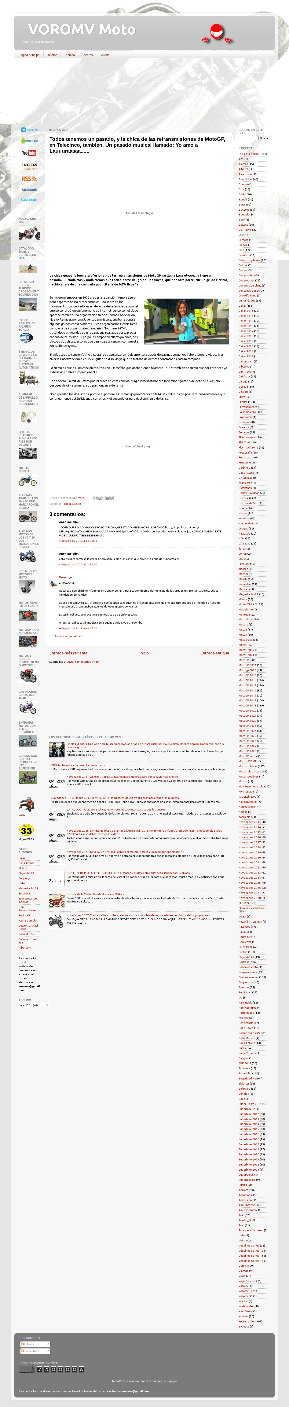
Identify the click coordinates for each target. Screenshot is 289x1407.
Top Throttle (247, 1205)
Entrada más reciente (68, 653)
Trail (241, 1215)
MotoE (243, 644)
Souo (242, 1098)
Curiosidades (247, 300)
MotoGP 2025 (247, 736)
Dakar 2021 (246, 351)
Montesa (244, 614)
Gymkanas (245, 488)
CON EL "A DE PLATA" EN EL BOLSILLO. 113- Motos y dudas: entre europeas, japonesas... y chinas (128, 873)
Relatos (52, 55)
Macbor (243, 574)
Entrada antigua (214, 653)
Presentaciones (249, 977)
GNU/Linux (245, 477)
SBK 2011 (245, 1063)
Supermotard (247, 1179)
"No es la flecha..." (250, 153)
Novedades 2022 (250, 867)
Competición (247, 280)
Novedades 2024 (250, 877)
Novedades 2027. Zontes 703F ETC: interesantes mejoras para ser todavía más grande (122, 776)
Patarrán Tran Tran (250, 921)
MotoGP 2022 (247, 720)
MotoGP (244, 660)
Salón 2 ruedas (248, 1053)
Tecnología (246, 1195)
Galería (104, 55)
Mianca (23, 868)
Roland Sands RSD (250, 1033)
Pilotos (243, 952)
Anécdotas (245, 179)
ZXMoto (244, 1326)
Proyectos (245, 982)
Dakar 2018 (246, 336)
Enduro (243, 401)
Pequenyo (25, 878)
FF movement (247, 437)
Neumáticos (246, 806)
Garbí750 (244, 467)
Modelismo (246, 609)
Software (244, 1088)
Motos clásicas (248, 766)
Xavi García (246, 1311)
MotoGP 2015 (247, 685)
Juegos (243, 528)
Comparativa (247, 275)
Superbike (245, 1109)
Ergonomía (245, 417)
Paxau (22, 858)
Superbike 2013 (249, 1119)
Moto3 (243, 634)
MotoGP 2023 (247, 725)
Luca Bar (244, 563)
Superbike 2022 (249, 1164)
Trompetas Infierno (251, 1230)
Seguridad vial (248, 1078)
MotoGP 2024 (247, 730)
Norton (243, 811)
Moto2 (243, 629)
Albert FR (24, 947)
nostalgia (244, 817)
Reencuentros (247, 1007)
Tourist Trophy (248, 1210)
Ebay (242, 396)
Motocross (245, 639)
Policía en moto (248, 967)
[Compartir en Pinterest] (111, 498)
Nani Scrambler (28, 920)
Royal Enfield (247, 1043)
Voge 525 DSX (248, 1281)
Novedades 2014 (250, 827)
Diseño (243, 381)
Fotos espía (246, 457)
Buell (242, 219)
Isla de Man (246, 523)
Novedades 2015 (250, 832)
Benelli (243, 199)
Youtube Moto (248, 1321)
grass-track (246, 482)
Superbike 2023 (249, 1169)
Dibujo (243, 366)
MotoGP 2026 (247, 741)
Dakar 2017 (246, 331)
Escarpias (25, 893)
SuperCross (246, 1174)
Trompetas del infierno (28, 900)
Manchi (243, 579)
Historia (244, 498)
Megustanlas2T (29, 888)
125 (241, 158)
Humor (67, 503)
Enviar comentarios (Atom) (83, 661)
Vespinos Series (249, 1245)
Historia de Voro (249, 503)
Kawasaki (244, 533)
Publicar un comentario (69, 636)
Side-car (244, 1083)
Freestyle (245, 462)
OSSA (242, 916)
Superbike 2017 (249, 1139)
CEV (241, 234)
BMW (242, 204)
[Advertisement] (141, 94)
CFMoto (244, 239)
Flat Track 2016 (248, 447)
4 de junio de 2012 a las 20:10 (78, 564)
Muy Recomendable (251, 786)
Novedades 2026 (250, 887)
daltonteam (246, 361)
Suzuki (243, 1184)
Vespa (243, 1240)
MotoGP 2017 (247, 695)
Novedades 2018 (250, 847)
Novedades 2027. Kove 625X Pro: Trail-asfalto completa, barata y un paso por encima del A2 (125, 851)
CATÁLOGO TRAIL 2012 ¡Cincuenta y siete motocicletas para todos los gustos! (116, 809)
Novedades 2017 (250, 842)
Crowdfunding (247, 295)
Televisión (245, 1200)
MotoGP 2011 (247, 665)
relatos (243, 1017)
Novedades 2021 (250, 862)
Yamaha (243, 1316)
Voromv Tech (247, 1291)
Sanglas (244, 1058)
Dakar (242, 305)
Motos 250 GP (248, 761)
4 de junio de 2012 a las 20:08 (78, 540)
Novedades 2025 (250, 882)
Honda (243, 508)
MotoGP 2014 (247, 680)
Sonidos (244, 1093)
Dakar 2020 (246, 346)
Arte (241, 189)
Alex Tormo (246, 174)
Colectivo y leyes (249, 260)
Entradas (30, 1344)
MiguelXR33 (246, 604)
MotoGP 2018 (247, 700)
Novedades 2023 (250, 872)
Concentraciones (249, 290)
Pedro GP (25, 915)
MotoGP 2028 (247, 751)
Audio (242, 194)
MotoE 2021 (246, 655)
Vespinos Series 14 (251, 1260)
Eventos (244, 427)
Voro (62, 577)
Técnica (69, 55)
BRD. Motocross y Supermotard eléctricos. (78, 765)
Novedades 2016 (250, 837)
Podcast (244, 962)
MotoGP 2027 (247, 746)
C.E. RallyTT (246, 229)
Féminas (244, 432)
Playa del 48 (26, 873)
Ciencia (243, 245)
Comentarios (32, 1351)
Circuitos (244, 255)
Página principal (29, 55)
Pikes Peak (246, 947)
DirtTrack (244, 376)
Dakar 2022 (246, 356)
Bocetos (87, 55)
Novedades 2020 (250, 857)
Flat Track (245, 442)
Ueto (22, 883)
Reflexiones (246, 1012)
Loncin (243, 553)
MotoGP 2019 (247, 705)
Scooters (244, 1068)
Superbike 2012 (249, 1114)
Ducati (242, 386)
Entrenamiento (248, 407)
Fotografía (245, 452)
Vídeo (242, 1265)
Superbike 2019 (249, 1149)
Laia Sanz (244, 543)
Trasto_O (245, 1220)
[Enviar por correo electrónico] (95, 498)
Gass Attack (26, 863)
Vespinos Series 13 (251, 1255)
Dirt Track (245, 371)
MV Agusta (246, 791)
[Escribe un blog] (99, 498)
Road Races (246, 1028)
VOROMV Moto (78, 29)
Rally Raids (245, 1002)
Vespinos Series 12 (251, 1250)
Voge (242, 1276)
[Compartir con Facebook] (107, 498)
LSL (241, 558)
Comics (243, 270)
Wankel (243, 1301)
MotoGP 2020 (247, 710)
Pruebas (244, 987)
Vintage (244, 1271)
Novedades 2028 (250, 898)
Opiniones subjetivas (252, 908)
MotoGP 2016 (247, 690)
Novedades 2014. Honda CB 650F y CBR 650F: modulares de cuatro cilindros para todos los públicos (115, 797)
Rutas (242, 1048)
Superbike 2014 (249, 1124)
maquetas (245, 584)
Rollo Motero (27, 934)
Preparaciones (248, 972)
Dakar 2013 (246, 310)
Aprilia (243, 184)
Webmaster (246, 1306)
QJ (240, 997)
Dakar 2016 (246, 326)
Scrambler (245, 1073)
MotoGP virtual (248, 756)
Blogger (172, 1381)
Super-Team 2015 (250, 1103)
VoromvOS (246, 1296)
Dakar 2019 (246, 341)
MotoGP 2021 (247, 715)
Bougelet (244, 214)
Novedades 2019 (250, 852)
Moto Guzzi (246, 619)
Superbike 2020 (249, 1154)
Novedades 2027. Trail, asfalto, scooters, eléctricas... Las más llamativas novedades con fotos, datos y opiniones (138, 915)
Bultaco (243, 224)
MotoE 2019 (246, 649)
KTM (242, 538)
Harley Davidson (249, 493)
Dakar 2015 (246, 320)
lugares (243, 568)
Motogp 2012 (247, 670)
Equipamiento (247, 412)
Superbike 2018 (249, 1144)
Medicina (244, 589)
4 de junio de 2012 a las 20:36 (78, 628)
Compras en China (250, 285)
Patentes (244, 926)
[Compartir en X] (103, 498)
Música (76, 503)
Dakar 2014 (246, 315)
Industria (244, 518)
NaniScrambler (248, 801)
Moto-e (243, 624)
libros (242, 548)
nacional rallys (247, 796)
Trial (241, 1225)
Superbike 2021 (249, 1159)
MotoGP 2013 (247, 675)
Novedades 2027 (250, 892)
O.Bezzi (244, 903)
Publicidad (245, 992)
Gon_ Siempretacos (27, 908)
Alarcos (243, 164)
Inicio (144, 653)
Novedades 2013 (250, 822)
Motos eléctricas (249, 771)
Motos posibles (249, 776)
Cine (241, 250)
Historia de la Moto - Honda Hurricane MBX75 (95, 894)
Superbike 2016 (249, 1134)
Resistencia (246, 1022)
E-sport (243, 391)
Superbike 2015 (249, 1129)
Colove (243, 265)
